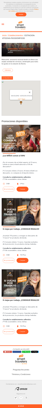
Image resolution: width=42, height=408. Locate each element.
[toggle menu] (3, 24)
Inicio (4, 35)
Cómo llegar (21, 99)
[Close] (29, 92)
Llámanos (7, 70)
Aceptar (21, 14)
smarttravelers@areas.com (27, 384)
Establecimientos (15, 35)
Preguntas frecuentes (21, 370)
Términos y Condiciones (21, 374)
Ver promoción (9, 189)
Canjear (22, 189)
